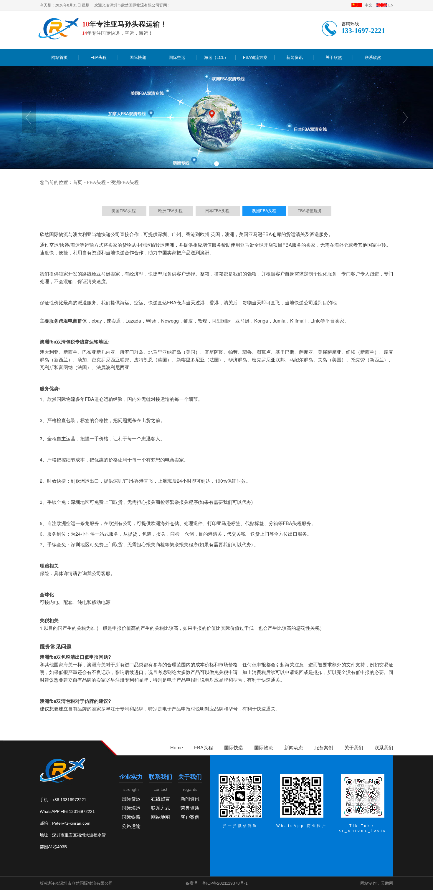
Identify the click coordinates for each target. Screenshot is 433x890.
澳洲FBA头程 (124, 182)
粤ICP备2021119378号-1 (225, 883)
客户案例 (190, 817)
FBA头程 (96, 182)
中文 (368, 5)
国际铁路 (131, 817)
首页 (77, 182)
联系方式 (160, 808)
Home (176, 747)
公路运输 (131, 826)
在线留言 (160, 798)
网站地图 (160, 817)
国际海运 (131, 808)
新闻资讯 (190, 798)
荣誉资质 (190, 808)
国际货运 (131, 798)
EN (390, 5)
